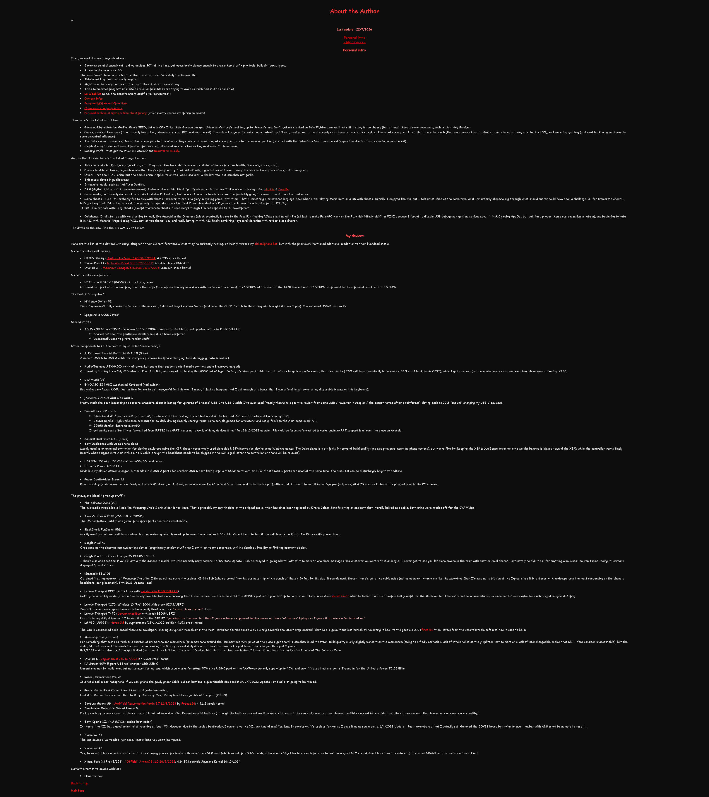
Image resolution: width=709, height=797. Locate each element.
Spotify (283, 189)
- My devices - (355, 42)
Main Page (77, 790)
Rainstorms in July (166, 151)
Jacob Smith (340, 596)
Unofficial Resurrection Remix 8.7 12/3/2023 (145, 703)
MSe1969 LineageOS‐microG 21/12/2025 (131, 268)
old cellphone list (266, 244)
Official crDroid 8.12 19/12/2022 (130, 263)
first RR (427, 630)
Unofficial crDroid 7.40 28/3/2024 (131, 258)
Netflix (269, 189)
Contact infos (93, 98)
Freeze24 (188, 703)
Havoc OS (117, 622)
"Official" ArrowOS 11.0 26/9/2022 (150, 761)
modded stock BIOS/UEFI (159, 591)
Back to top (79, 783)
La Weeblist (92, 93)
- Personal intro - (354, 37)
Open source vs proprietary (103, 108)
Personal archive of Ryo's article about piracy (115, 113)
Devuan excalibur (129, 613)
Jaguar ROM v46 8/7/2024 (120, 659)
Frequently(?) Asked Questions (105, 103)
